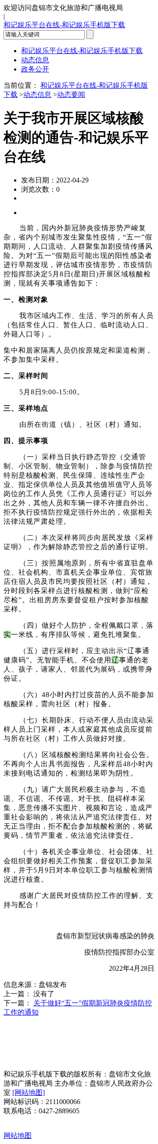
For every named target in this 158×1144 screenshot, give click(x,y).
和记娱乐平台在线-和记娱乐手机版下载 (64, 25)
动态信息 (35, 60)
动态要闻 (71, 94)
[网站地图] (28, 1092)
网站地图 (18, 1135)
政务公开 (35, 69)
